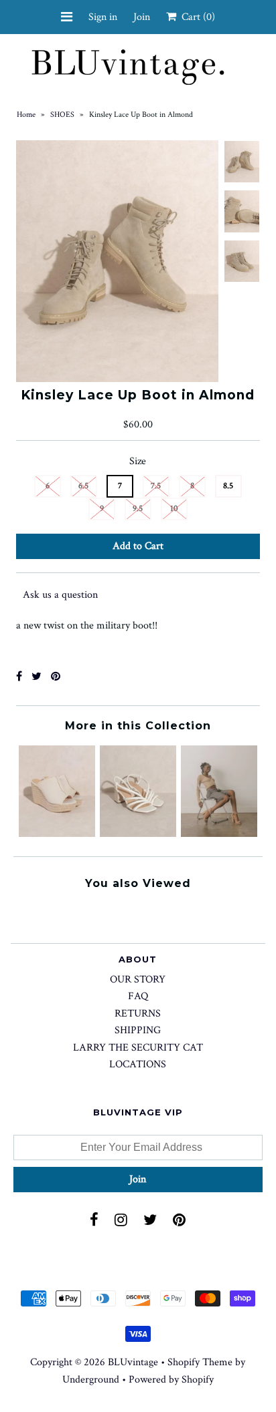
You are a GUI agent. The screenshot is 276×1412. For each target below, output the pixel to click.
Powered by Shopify (171, 1380)
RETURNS (138, 1014)
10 (174, 508)
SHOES (62, 115)
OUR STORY (137, 980)
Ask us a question (60, 595)
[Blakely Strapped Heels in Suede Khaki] (219, 834)
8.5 (228, 486)
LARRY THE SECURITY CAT (138, 1048)
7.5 (156, 486)
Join (141, 17)
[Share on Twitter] (36, 677)
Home (26, 115)
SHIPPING (138, 1030)
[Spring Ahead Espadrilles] (57, 834)
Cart (195, 17)
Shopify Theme (199, 1362)
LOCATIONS (137, 1064)
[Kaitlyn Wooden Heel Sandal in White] (138, 834)
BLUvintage (133, 1362)
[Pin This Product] (55, 677)
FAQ (138, 996)
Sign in (102, 17)
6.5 (83, 486)
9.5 (138, 508)
